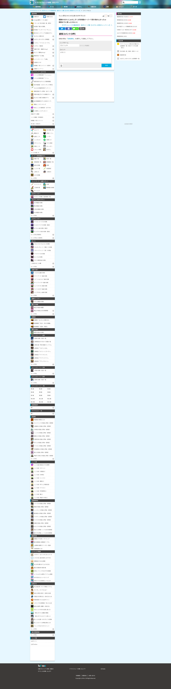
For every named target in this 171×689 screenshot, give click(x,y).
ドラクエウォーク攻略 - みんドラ (47, 2)
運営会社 (84, 675)
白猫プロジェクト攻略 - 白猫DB (45, 669)
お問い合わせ (92, 675)
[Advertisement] (85, 86)
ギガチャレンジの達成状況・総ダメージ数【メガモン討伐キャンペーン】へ (87, 25)
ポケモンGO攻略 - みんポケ (44, 671)
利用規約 (78, 675)
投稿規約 (71, 39)
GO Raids (103, 669)
